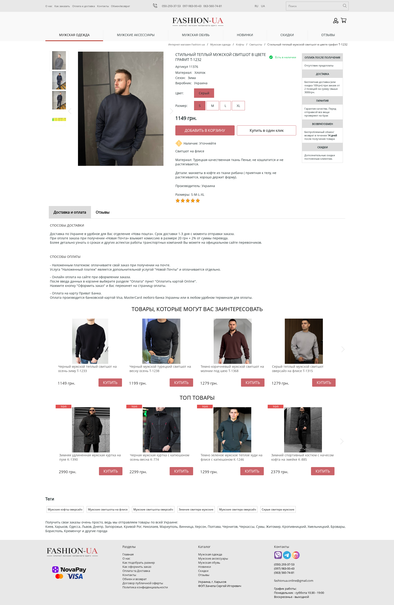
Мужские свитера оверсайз (237, 509)
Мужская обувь (196, 35)
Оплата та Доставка (136, 571)
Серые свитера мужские (278, 509)
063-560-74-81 (212, 6)
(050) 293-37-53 (284, 564)
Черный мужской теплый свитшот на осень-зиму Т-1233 (87, 368)
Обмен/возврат (120, 6)
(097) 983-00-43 (284, 568)
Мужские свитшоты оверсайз (153, 509)
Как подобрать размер (138, 562)
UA (263, 6)
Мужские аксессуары (136, 35)
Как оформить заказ (136, 567)
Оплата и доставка (83, 6)
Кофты (240, 44)
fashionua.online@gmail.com (293, 581)
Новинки (245, 35)
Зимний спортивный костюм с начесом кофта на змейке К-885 (302, 457)
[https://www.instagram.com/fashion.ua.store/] (296, 557)
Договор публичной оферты (142, 583)
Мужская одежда (74, 35)
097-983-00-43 (192, 6)
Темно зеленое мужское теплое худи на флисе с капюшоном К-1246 (231, 457)
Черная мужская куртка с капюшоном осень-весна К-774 (159, 457)
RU (256, 6)
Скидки (287, 35)
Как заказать (62, 6)
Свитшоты (255, 44)
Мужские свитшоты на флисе (108, 509)
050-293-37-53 (171, 6)
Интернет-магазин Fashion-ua (186, 44)
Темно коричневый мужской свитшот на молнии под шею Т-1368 (232, 368)
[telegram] (287, 557)
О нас (48, 6)
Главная (128, 554)
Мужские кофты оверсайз (65, 509)
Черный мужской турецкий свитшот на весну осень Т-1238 (160, 368)
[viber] (278, 557)
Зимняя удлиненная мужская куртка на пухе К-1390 (90, 457)
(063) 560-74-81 (284, 573)
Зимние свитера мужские (196, 509)
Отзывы (328, 35)
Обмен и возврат (134, 579)
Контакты (103, 6)
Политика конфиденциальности (145, 587)
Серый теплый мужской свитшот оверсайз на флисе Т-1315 (298, 368)
